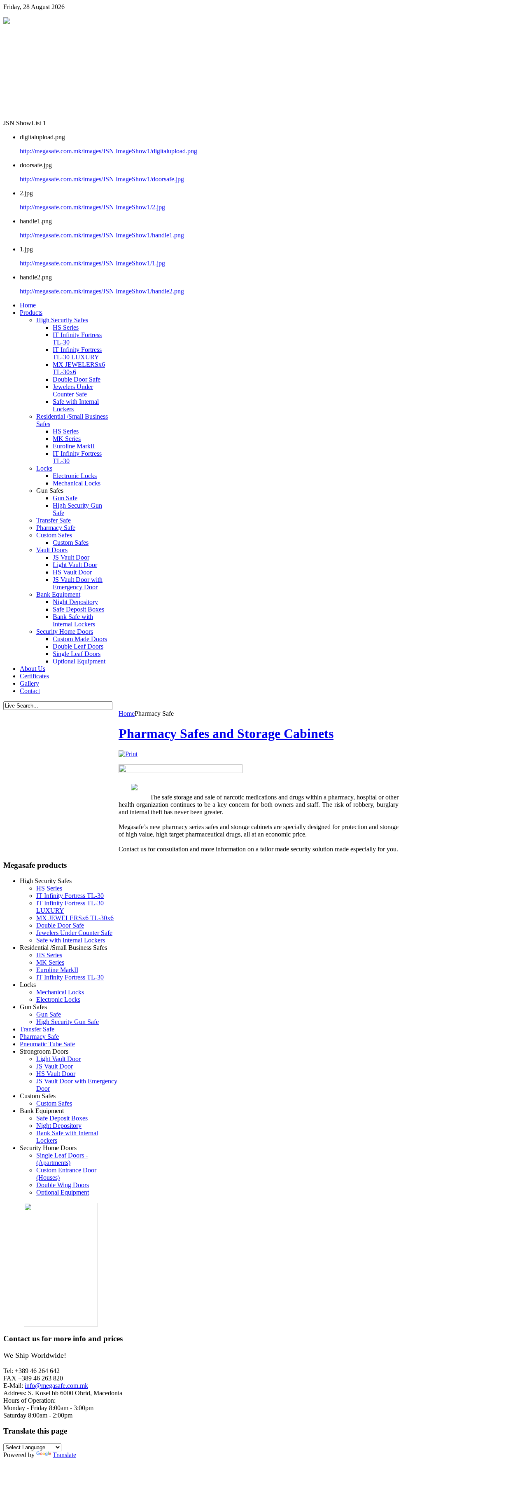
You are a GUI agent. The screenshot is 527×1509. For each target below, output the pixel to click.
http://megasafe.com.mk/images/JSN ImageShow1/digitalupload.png (108, 151)
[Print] (128, 753)
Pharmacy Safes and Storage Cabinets (226, 733)
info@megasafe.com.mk (56, 1385)
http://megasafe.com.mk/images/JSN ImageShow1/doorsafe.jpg (102, 179)
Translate (64, 1454)
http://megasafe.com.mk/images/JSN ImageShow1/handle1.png (102, 235)
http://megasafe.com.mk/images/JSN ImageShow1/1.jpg (92, 263)
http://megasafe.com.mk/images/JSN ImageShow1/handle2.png (102, 291)
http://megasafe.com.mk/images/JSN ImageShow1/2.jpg (92, 207)
